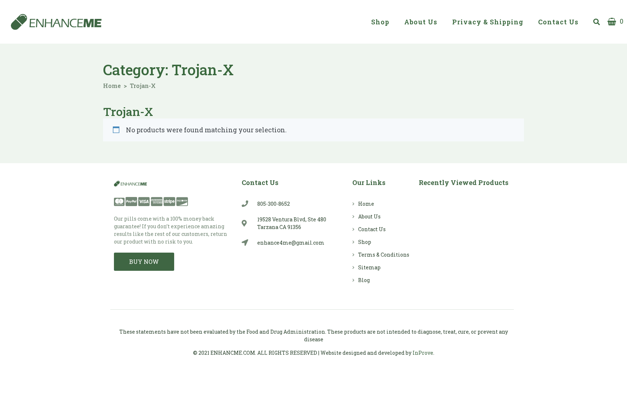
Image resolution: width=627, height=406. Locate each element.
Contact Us (558, 21)
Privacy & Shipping (487, 21)
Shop (380, 21)
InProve (423, 352)
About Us (420, 21)
